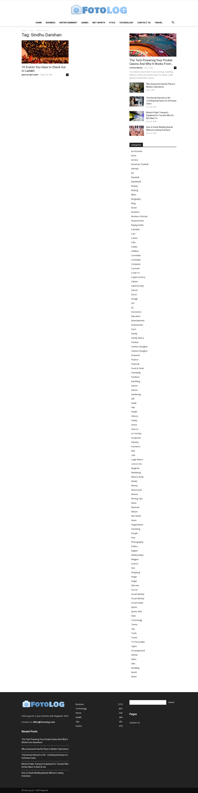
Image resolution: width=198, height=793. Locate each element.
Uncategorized (138, 650)
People (134, 533)
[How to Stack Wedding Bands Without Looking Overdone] (136, 131)
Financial (135, 364)
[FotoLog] (99, 9)
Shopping (135, 572)
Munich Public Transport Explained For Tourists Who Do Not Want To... (160, 115)
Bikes (133, 194)
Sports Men (136, 611)
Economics (136, 311)
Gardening (136, 394)
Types (134, 646)
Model (134, 481)
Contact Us (144, 22)
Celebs (134, 246)
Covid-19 (135, 272)
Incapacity (136, 437)
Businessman (137, 220)
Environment (137, 324)
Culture (134, 281)
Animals (135, 168)
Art (132, 173)
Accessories (136, 151)
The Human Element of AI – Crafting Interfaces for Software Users (161, 101)
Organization (137, 524)
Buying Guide (137, 225)
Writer (134, 676)
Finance (134, 359)
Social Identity (137, 594)
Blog (133, 203)
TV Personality (138, 641)
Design (134, 298)
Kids (133, 450)
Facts (133, 329)
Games (84, 22)
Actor (133, 155)
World (134, 672)
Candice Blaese (135, 68)
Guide (134, 403)
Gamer (134, 385)
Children (135, 251)
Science (134, 563)
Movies (134, 494)
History (134, 416)
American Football (139, 164)
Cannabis (135, 229)
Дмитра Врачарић (30, 75)
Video (133, 659)
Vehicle (134, 654)
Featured (135, 355)
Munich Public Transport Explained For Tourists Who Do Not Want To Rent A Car (45, 765)
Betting (134, 190)
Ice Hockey (136, 433)
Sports (134, 607)
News (134, 520)
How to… (135, 429)
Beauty (134, 186)
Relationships (137, 555)
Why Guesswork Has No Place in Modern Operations (45, 749)
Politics (134, 546)
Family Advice (137, 338)
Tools (134, 633)
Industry (135, 442)
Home (39, 22)
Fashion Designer (139, 346)
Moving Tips (137, 498)
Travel (158, 22)
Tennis (134, 624)
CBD (133, 242)
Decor (134, 294)
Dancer (134, 290)
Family (134, 333)
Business (50, 22)
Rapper (134, 550)
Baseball (135, 177)
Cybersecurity (137, 285)
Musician (135, 507)
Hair (133, 407)
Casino (134, 238)
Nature (134, 511)
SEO (133, 568)
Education (135, 316)
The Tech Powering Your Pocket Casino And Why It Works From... (151, 62)
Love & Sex (136, 463)
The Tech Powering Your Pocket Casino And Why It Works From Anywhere (45, 741)
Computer (136, 264)
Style (112, 22)
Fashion (135, 342)
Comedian (136, 255)
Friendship (136, 372)
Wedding (135, 668)
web (133, 663)
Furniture (135, 377)
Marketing (136, 472)
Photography (137, 542)
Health (134, 411)
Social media (137, 602)
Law (133, 455)
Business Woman (139, 216)
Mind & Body (137, 476)
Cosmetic (135, 268)
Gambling (135, 381)
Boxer (134, 207)
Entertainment (68, 22)
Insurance (135, 446)
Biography (136, 199)
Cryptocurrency (138, 277)
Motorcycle (136, 489)
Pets (133, 537)
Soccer (134, 589)
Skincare (135, 585)
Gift (133, 398)
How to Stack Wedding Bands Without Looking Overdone (42, 774)
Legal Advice (137, 459)
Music (134, 503)
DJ (132, 307)
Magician (135, 468)
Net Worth (98, 22)
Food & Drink (137, 368)
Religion (135, 559)
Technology (126, 22)
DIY (133, 303)
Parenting (135, 529)
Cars (133, 233)
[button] (172, 22)
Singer (134, 576)
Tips (133, 628)
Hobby (134, 420)
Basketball (136, 181)
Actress (134, 159)
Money (134, 485)
